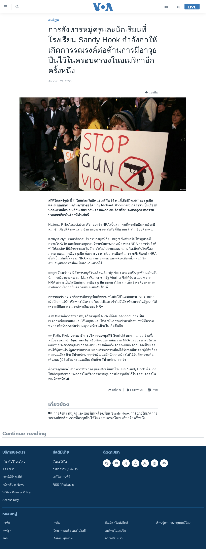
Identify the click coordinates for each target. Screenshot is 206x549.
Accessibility (10, 500)
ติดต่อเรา (8, 469)
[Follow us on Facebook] (107, 463)
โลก (5, 538)
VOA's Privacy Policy (16, 492)
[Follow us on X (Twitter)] (126, 463)
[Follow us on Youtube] (116, 463)
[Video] (166, 7)
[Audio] (178, 7)
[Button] (151, 92)
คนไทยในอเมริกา (116, 530)
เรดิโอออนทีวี (61, 476)
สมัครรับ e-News (13, 484)
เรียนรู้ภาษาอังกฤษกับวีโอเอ (174, 522)
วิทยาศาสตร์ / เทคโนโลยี (70, 530)
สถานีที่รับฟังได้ (12, 476)
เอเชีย (6, 522)
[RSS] (145, 463)
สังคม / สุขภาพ (63, 538)
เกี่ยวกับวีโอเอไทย (13, 461)
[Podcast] (154, 463)
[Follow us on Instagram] (135, 463)
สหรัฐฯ (53, 20)
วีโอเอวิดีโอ (60, 461)
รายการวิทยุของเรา (65, 469)
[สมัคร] (164, 463)
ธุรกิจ (57, 522)
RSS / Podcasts (63, 484)
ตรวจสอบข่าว (114, 538)
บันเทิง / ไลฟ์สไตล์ (116, 522)
